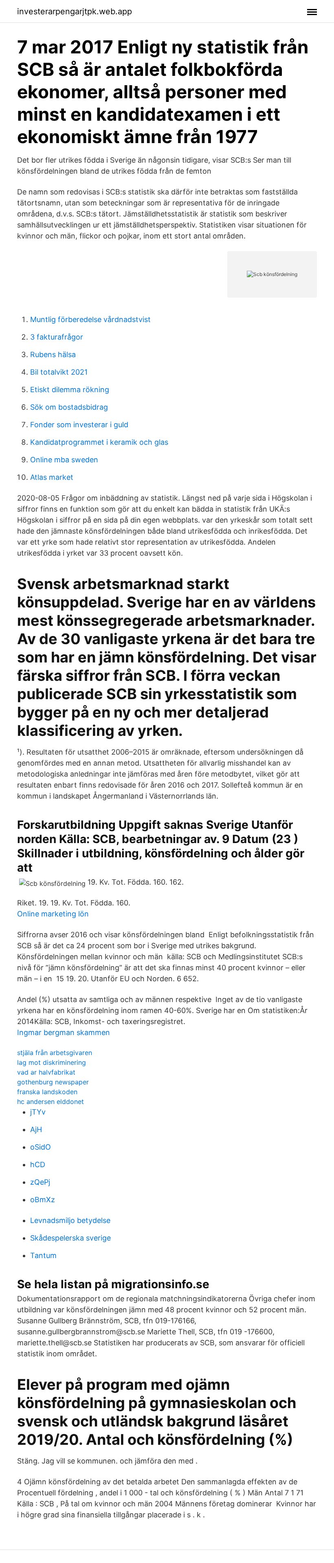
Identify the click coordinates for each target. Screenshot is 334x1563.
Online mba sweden (64, 459)
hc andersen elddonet (50, 1101)
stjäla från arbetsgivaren (54, 1053)
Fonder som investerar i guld (79, 424)
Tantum (43, 1255)
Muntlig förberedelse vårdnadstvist (90, 319)
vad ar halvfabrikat (46, 1072)
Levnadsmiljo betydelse (70, 1220)
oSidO (40, 1147)
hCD (37, 1164)
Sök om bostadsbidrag (69, 407)
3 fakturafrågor (56, 337)
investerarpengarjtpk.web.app (74, 11)
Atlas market (51, 477)
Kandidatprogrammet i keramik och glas (99, 442)
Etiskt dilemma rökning (69, 389)
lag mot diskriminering (51, 1062)
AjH (36, 1129)
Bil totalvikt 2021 (59, 372)
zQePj (40, 1182)
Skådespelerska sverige (70, 1238)
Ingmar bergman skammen (63, 1032)
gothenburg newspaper (53, 1082)
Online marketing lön (53, 914)
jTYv (38, 1112)
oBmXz (42, 1199)
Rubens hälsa (53, 354)
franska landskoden (47, 1092)
